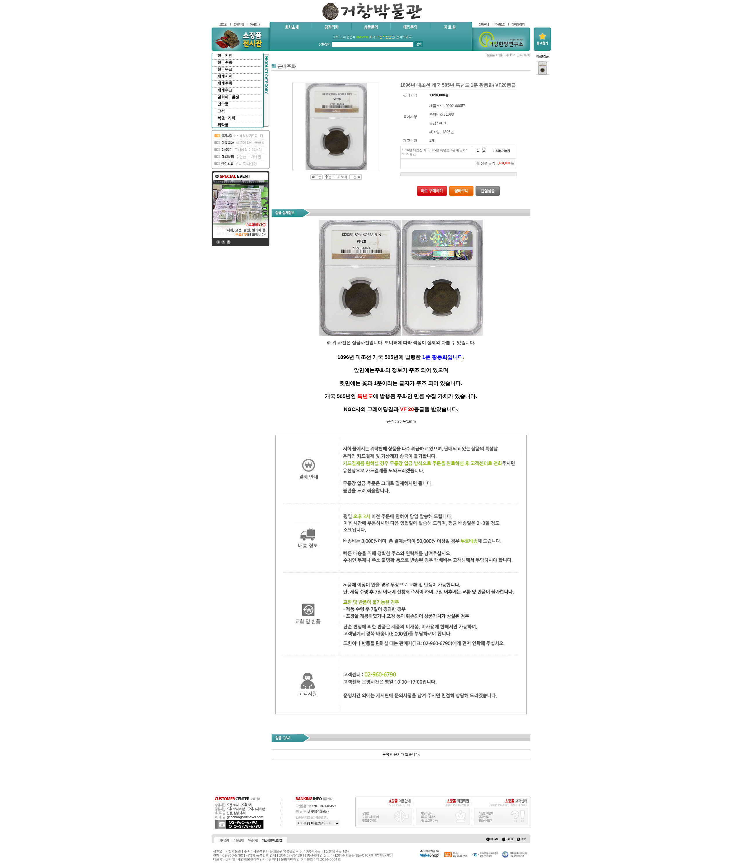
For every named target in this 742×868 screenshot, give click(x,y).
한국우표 (224, 69)
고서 (221, 111)
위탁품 (223, 125)
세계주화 (224, 83)
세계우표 (224, 90)
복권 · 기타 (226, 118)
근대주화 (523, 55)
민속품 (223, 104)
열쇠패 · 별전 (228, 97)
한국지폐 (224, 55)
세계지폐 (224, 76)
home (490, 55)
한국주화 (224, 62)
